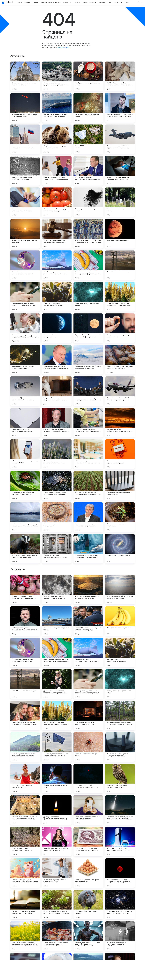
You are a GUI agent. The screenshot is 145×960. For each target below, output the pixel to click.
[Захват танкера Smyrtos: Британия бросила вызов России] (120, 715)
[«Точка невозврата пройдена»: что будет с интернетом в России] (88, 391)
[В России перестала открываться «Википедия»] (57, 643)
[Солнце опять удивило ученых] (120, 548)
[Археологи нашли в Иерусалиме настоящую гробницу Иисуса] (25, 936)
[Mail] (3, 2)
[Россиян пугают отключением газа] (57, 904)
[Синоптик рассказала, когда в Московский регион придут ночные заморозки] (57, 485)
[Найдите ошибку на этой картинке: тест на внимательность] (120, 611)
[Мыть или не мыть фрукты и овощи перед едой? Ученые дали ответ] (88, 422)
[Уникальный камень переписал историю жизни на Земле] (88, 715)
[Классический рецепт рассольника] (57, 517)
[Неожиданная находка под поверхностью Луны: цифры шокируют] (57, 715)
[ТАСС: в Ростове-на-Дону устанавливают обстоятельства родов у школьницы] (120, 76)
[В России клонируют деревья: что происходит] (120, 517)
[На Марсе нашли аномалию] (120, 234)
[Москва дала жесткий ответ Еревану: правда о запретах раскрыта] (25, 139)
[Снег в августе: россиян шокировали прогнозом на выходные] (57, 454)
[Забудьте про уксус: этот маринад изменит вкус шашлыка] (120, 359)
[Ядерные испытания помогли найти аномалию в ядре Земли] (88, 674)
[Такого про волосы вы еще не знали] (88, 202)
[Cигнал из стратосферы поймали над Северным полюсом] (88, 359)
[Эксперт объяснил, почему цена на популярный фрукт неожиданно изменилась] (88, 265)
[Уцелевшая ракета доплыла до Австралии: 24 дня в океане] (57, 108)
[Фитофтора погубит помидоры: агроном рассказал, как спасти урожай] (57, 202)
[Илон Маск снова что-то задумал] (120, 265)
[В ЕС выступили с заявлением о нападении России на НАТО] (57, 873)
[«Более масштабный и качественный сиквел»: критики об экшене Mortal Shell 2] (57, 674)
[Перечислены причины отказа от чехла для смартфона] (88, 936)
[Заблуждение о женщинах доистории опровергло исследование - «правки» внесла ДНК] (25, 171)
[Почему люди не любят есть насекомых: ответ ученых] (25, 485)
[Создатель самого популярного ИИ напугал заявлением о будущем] (88, 611)
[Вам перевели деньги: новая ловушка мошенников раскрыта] (25, 297)
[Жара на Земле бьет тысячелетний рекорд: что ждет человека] (120, 422)
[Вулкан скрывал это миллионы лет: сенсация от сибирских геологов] (25, 873)
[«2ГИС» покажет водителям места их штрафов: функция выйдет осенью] (25, 580)
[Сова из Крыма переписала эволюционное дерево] (120, 904)
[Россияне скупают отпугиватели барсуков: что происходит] (25, 548)
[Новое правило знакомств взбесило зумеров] (25, 904)
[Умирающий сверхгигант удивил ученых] (57, 747)
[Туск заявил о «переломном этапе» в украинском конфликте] (57, 359)
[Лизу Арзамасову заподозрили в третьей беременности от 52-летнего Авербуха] (120, 580)
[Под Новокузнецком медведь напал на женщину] (57, 139)
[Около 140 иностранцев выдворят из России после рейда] (88, 747)
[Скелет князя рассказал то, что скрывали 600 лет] (25, 76)
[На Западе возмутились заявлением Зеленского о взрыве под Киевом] (25, 747)
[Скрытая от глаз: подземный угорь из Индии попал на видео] (25, 611)
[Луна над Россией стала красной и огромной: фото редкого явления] (88, 328)
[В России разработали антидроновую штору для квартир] (25, 422)
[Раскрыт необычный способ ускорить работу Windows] (25, 643)
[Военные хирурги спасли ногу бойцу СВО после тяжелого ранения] (88, 548)
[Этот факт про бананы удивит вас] (120, 747)
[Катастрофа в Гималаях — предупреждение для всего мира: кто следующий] (57, 76)
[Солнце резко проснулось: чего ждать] (88, 297)
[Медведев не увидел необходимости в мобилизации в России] (88, 171)
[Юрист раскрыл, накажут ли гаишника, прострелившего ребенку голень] (57, 234)
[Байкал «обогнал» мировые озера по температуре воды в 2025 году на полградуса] (25, 517)
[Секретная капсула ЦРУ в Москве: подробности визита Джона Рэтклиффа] (120, 139)
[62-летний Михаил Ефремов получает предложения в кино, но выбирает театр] (57, 422)
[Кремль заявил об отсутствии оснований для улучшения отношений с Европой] (88, 517)
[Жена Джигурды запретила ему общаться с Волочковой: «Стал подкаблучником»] (25, 841)
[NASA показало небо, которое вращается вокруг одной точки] (57, 580)
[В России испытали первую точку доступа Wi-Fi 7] (25, 454)
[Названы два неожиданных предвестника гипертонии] (25, 202)
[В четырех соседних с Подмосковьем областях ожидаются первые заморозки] (57, 297)
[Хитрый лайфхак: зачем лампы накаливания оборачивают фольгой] (25, 391)
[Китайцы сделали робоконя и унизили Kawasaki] (88, 580)
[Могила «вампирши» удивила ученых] (120, 202)
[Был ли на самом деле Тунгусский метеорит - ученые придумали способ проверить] (120, 936)
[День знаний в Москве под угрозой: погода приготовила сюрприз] (57, 810)
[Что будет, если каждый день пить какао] (88, 76)
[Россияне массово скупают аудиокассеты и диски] (120, 454)
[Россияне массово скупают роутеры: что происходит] (120, 873)
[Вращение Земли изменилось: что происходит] (57, 328)
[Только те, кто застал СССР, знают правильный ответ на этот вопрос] (88, 234)
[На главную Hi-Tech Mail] (8, 2)
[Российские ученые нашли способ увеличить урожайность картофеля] (88, 485)
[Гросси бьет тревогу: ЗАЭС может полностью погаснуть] (88, 643)
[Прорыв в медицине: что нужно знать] (88, 873)
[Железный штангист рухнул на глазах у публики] (120, 674)
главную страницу (63, 47)
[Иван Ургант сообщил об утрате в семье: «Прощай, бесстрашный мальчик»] (120, 108)
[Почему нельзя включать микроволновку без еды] (88, 841)
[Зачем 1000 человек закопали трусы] (88, 139)
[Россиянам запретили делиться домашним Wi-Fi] (120, 485)
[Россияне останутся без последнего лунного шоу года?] (88, 904)
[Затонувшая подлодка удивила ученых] (88, 108)
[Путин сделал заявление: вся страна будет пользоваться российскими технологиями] (120, 171)
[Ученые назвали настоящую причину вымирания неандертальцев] (25, 359)
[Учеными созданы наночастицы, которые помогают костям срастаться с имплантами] (25, 674)
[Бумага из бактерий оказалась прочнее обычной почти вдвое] (57, 611)
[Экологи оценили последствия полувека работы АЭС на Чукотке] (120, 841)
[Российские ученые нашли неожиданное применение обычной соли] (25, 265)
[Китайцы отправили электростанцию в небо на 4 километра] (57, 265)
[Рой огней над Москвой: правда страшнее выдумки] (25, 108)
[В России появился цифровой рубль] (120, 643)
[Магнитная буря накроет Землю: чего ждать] (25, 234)
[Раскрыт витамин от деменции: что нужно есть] (120, 328)
